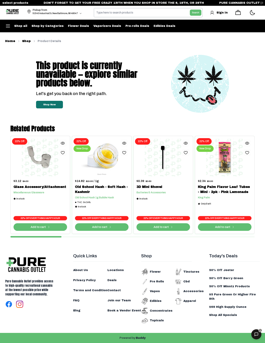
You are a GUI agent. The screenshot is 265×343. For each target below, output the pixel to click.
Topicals (157, 320)
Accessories (193, 291)
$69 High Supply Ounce (227, 306)
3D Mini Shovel (149, 187)
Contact (114, 290)
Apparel (189, 300)
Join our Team (119, 300)
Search (195, 12)
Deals (112, 280)
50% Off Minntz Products (229, 286)
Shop (26, 41)
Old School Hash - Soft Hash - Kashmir (101, 189)
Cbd (186, 281)
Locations (115, 270)
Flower (155, 271)
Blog (76, 310)
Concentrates (161, 310)
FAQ (76, 300)
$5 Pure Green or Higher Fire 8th (232, 296)
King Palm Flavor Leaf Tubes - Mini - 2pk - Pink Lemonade (224, 189)
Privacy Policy (84, 280)
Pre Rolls (157, 281)
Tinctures (191, 271)
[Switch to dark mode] (252, 13)
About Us (80, 270)
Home (10, 41)
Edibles (156, 300)
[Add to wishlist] (62, 152)
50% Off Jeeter (221, 270)
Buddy (141, 337)
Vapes (155, 291)
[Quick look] (62, 143)
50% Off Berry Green (226, 278)
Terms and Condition (90, 290)
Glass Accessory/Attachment (40, 187)
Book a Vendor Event (124, 310)
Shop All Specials (223, 314)
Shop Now (49, 104)
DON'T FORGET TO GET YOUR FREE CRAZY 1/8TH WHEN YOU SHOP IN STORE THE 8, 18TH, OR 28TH (119, 2)
